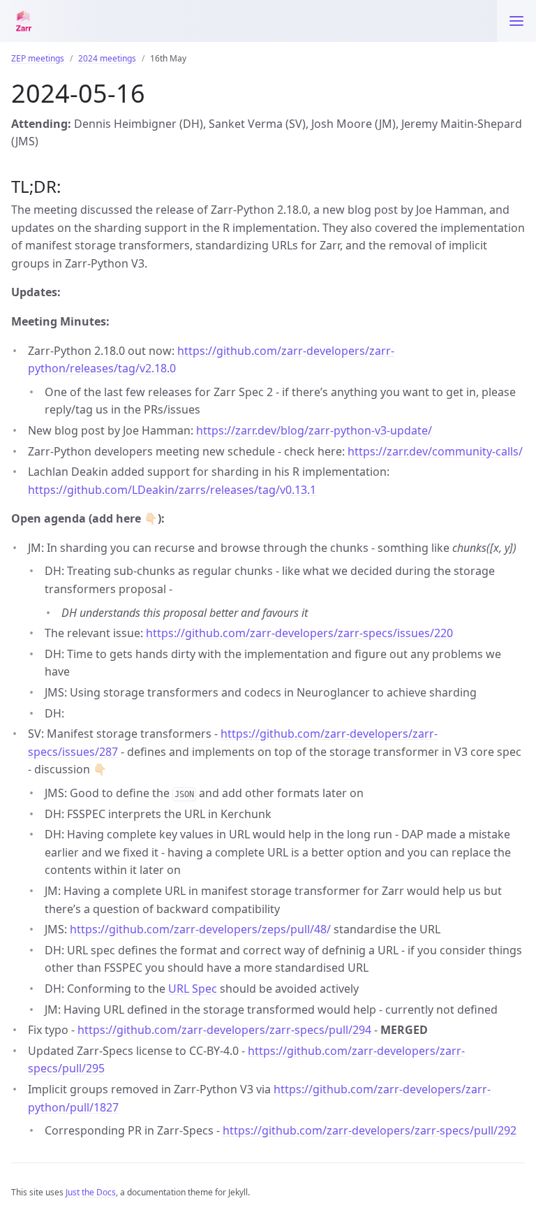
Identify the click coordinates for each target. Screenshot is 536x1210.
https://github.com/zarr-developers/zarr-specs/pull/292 (369, 1130)
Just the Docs (91, 1192)
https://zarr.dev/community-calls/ (435, 451)
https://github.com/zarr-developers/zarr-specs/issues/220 (299, 633)
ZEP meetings (37, 58)
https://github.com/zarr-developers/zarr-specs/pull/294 (224, 1029)
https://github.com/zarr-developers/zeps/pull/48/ (200, 929)
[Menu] (516, 21)
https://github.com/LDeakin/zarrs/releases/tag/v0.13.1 (172, 489)
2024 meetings (107, 58)
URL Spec (192, 988)
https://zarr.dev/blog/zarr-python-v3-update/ (314, 430)
